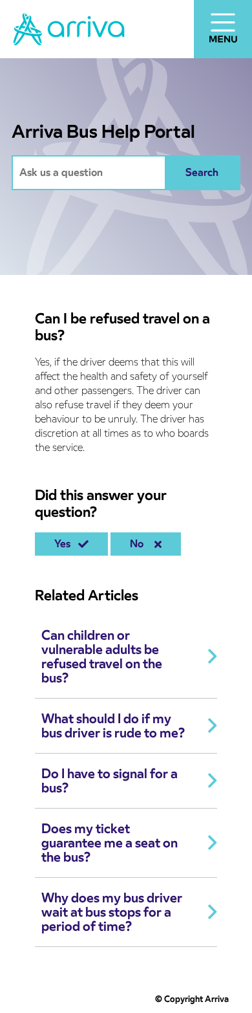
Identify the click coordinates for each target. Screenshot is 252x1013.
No (139, 543)
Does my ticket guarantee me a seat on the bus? (109, 843)
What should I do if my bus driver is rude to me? (113, 725)
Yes (65, 543)
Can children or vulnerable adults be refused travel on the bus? (101, 656)
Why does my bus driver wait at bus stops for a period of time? (111, 912)
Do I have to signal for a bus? (109, 780)
